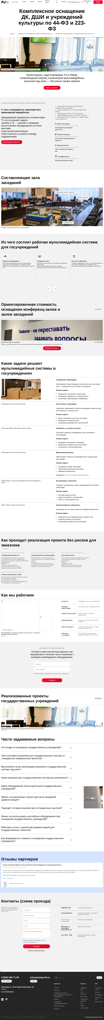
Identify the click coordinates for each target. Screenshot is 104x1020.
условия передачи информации (60, 673)
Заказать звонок (98, 2)
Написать (33, 981)
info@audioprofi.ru (66, 913)
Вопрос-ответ (99, 1001)
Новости (97, 992)
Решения (56, 990)
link (1, 970)
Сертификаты (99, 994)
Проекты (56, 999)
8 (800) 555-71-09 (66, 907)
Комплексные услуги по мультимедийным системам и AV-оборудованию (63, 994)
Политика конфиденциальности (94, 1017)
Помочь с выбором (52, 87)
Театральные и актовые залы (84, 1001)
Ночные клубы (85, 1008)
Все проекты (98, 309)
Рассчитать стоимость (52, 348)
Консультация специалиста (11, 142)
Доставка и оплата (59, 1006)
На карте (3, 989)
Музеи (82, 1005)
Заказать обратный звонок (36, 950)
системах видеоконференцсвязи (77, 475)
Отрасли (56, 987)
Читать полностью (8, 878)
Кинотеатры (84, 996)
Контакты (56, 1008)
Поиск (99, 977)
